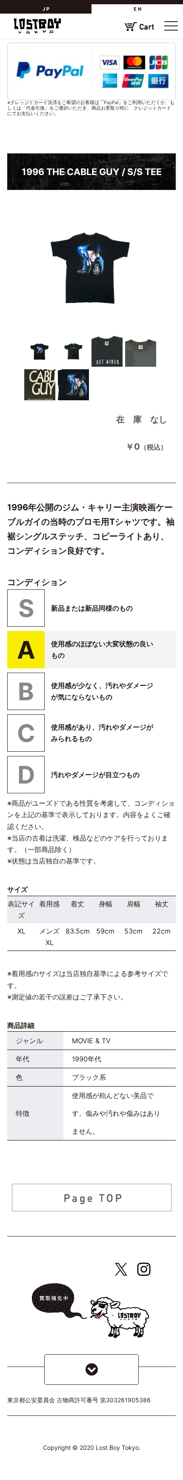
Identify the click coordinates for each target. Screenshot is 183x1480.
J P (46, 9)
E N (137, 9)
